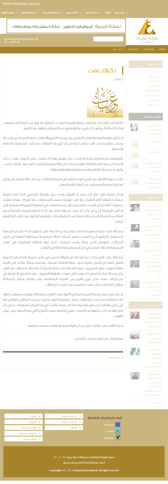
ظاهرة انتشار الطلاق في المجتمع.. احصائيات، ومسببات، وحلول (152, 358)
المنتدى (33, 422)
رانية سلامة (148, 49)
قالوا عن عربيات (69, 422)
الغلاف (161, 49)
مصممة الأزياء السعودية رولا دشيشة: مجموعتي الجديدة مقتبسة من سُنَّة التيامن (153, 384)
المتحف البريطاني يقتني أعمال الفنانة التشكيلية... (152, 288)
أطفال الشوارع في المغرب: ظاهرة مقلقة (154, 338)
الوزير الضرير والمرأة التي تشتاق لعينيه (154, 129)
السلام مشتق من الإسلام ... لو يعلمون (152, 167)
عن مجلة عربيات (69, 416)
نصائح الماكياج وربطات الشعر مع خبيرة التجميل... (152, 230)
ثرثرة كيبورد (133, 49)
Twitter (110, 431)
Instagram (109, 438)
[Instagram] (118, 438)
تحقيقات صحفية (28, 433)
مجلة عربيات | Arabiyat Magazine (21, 3)
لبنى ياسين (153, 100)
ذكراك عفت (117, 49)
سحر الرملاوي (152, 104)
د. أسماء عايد (152, 95)
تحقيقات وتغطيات (50, 12)
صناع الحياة (155, 152)
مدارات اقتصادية (28, 12)
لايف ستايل (119, 12)
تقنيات (108, 12)
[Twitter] (118, 431)
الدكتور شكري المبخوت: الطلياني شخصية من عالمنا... (152, 248)
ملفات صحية (91, 12)
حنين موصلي (152, 90)
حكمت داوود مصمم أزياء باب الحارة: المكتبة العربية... (153, 212)
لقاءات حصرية (72, 12)
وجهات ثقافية (8, 12)
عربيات (33, 416)
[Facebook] (118, 424)
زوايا (157, 71)
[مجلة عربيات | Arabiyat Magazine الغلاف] (147, 31)
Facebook (109, 424)
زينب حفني (153, 76)
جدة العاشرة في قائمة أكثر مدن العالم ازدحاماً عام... (153, 268)
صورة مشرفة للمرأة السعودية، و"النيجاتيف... (152, 183)
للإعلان (157, 402)
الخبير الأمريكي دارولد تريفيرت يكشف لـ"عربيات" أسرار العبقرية (152, 320)
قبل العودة (155, 141)
